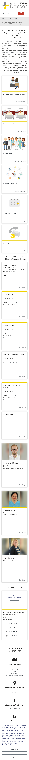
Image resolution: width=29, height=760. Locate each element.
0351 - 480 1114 (12, 333)
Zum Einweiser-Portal (14, 708)
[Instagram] (12, 13)
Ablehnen (14, 753)
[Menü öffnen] (26, 13)
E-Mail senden (7, 337)
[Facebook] (8, 13)
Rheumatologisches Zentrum (14, 52)
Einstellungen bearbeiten (14, 757)
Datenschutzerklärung (7, 744)
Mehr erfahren (19, 102)
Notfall (21, 13)
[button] (16, 623)
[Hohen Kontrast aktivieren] (16, 13)
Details (21, 287)
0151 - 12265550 (12, 275)
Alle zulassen (14, 749)
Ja (14, 602)
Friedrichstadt (14, 668)
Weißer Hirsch (14, 673)
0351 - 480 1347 (12, 395)
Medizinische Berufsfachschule (14, 675)
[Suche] (4, 13)
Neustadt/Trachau (14, 670)
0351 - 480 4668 (12, 302)
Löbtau (14, 671)
